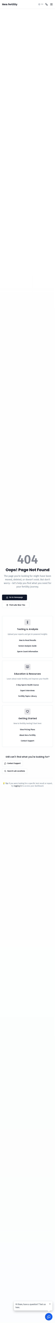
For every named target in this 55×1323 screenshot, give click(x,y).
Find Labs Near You (17, 605)
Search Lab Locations (16, 771)
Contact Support (27, 741)
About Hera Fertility (27, 735)
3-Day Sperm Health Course (27, 685)
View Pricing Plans (27, 730)
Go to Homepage (16, 597)
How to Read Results (27, 640)
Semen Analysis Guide (27, 646)
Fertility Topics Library (27, 696)
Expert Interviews (27, 690)
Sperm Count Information (27, 651)
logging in (18, 786)
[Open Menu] (51, 4)
